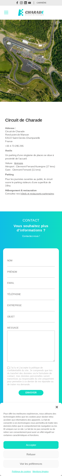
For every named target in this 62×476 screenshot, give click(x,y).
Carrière (41, 3)
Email (10, 283)
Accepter (31, 445)
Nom (9, 260)
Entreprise (14, 305)
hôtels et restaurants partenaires (37, 193)
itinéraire (18, 163)
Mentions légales (41, 471)
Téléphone (14, 294)
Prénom (12, 272)
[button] (57, 407)
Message (13, 328)
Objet (11, 316)
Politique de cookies (21, 471)
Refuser (31, 454)
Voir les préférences (31, 463)
